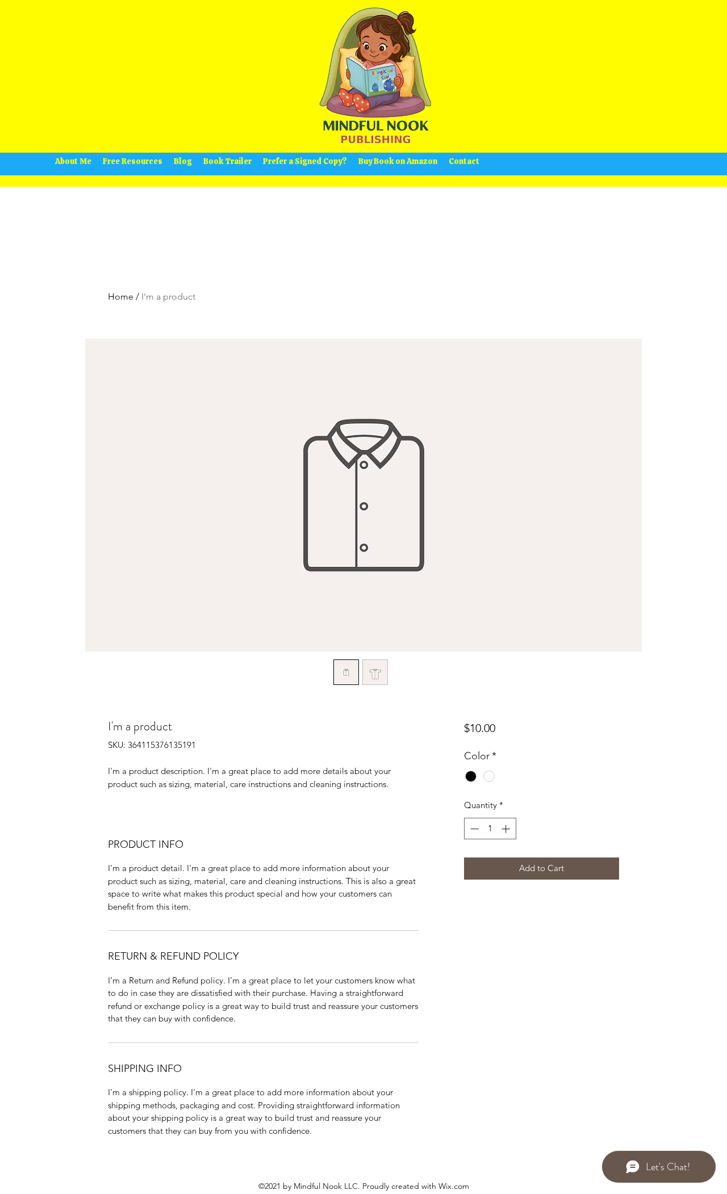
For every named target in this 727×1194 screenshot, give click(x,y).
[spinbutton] (490, 828)
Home (120, 296)
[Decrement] (473, 828)
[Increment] (507, 828)
